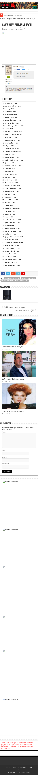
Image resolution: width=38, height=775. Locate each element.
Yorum (4, 432)
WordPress (15, 767)
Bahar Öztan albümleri (12, 278)
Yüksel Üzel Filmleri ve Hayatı (13, 411)
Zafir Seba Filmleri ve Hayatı (12, 347)
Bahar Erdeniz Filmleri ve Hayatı (14, 307)
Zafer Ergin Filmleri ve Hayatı (13, 379)
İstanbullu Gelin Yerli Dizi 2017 (13, 15)
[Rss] (19, 770)
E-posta (5, 457)
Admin (6, 28)
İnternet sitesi (6, 464)
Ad (3, 450)
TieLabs (30, 767)
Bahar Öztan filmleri (28, 278)
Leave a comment (9, 29)
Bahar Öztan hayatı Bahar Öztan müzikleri (15, 280)
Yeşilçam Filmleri (11, 18)
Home (3, 18)
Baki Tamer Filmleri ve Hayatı (24, 310)
